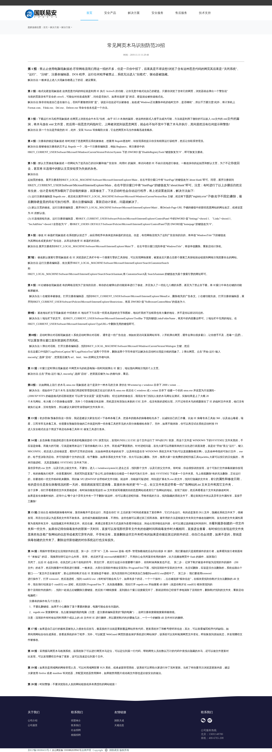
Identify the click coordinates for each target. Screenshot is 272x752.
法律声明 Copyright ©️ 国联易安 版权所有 (105, 750)
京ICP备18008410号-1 (39, 750)
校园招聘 (76, 735)
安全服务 (157, 12)
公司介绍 (32, 720)
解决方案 (134, 12)
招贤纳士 (76, 720)
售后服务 (181, 12)
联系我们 (76, 725)
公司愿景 (32, 725)
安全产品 (110, 12)
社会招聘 (76, 730)
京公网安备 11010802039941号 (66, 750)
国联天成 (119, 720)
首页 (89, 12)
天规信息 (119, 725)
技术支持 (205, 12)
